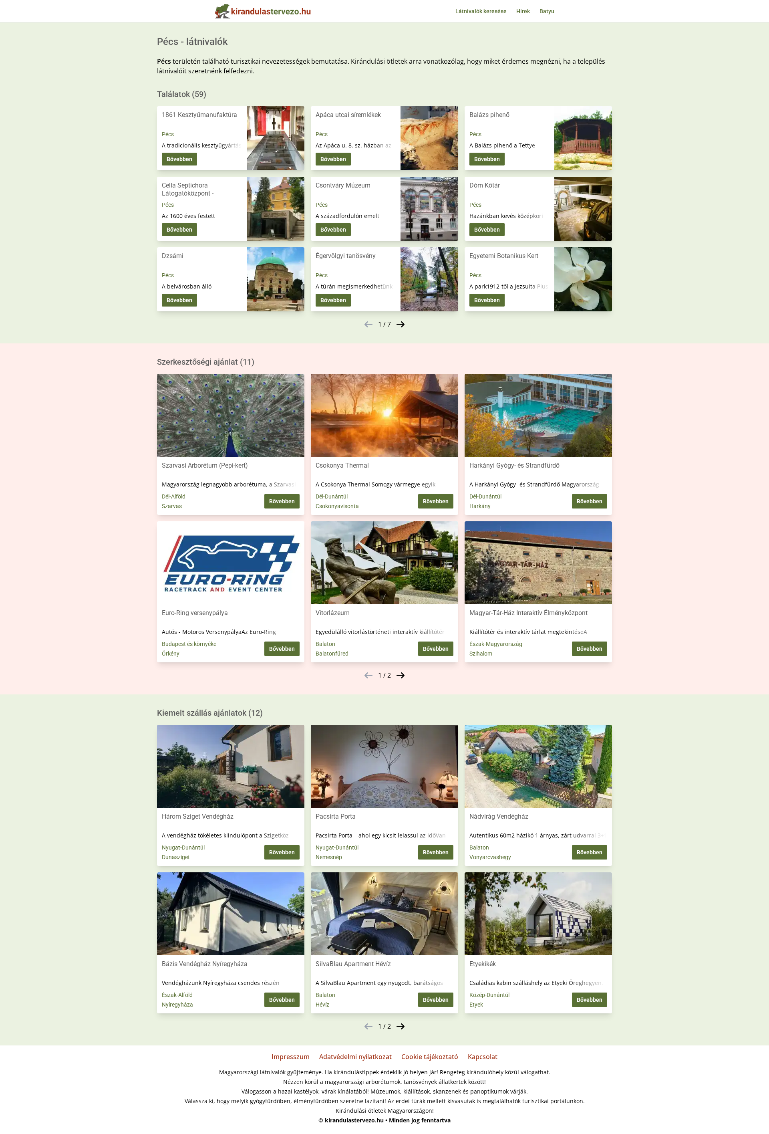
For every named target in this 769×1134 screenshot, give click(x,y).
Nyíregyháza (177, 1004)
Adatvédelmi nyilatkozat (355, 1056)
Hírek (523, 11)
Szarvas (172, 506)
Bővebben (179, 159)
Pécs (168, 134)
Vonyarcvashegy (490, 857)
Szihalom (480, 653)
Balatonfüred (332, 653)
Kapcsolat (482, 1056)
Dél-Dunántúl (332, 496)
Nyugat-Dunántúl (183, 847)
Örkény (170, 653)
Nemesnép (329, 857)
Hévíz (322, 1004)
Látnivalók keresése (481, 11)
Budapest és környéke (189, 644)
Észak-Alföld (177, 995)
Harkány (480, 506)
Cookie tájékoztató (429, 1056)
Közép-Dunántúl (489, 995)
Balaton (325, 644)
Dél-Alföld (173, 496)
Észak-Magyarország (495, 644)
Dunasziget (176, 857)
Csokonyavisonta (337, 506)
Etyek (476, 1004)
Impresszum (291, 1056)
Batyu (547, 11)
